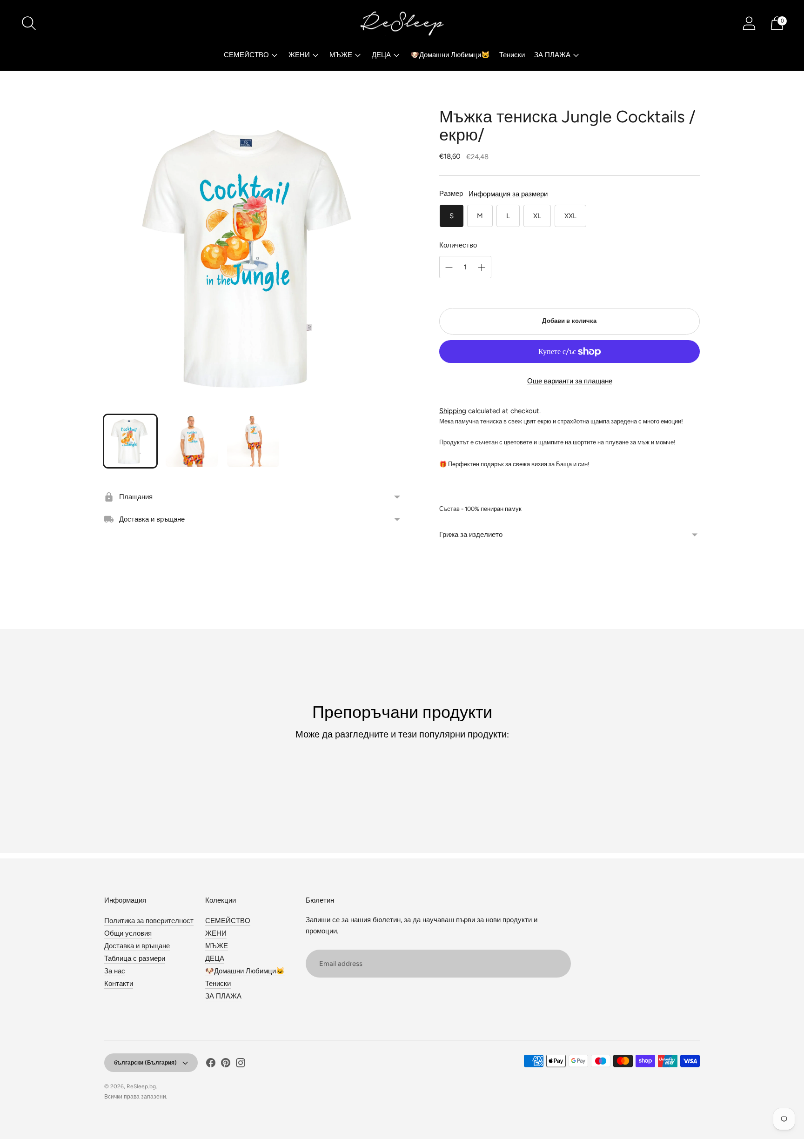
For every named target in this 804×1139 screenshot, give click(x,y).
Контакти (118, 983)
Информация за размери (508, 194)
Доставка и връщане (137, 946)
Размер (451, 193)
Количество (458, 245)
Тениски (512, 55)
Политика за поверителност (149, 921)
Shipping (452, 411)
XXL (570, 216)
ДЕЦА (381, 55)
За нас (114, 971)
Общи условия (128, 933)
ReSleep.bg (141, 1086)
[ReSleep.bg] (402, 23)
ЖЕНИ (299, 55)
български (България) (145, 1062)
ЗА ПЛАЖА (552, 55)
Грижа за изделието (470, 534)
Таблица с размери (134, 958)
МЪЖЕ (340, 55)
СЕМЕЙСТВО (246, 55)
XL (537, 216)
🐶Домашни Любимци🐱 (450, 55)
